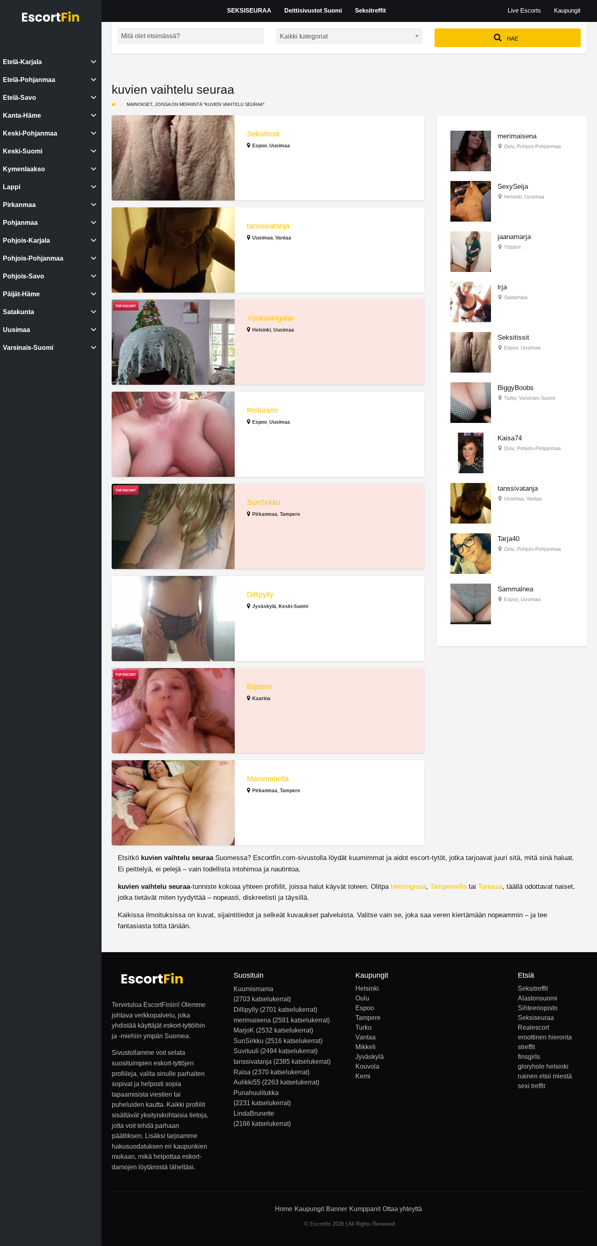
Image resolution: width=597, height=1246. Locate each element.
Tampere (290, 514)
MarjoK (244, 1030)
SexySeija (513, 186)
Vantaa (283, 238)
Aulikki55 (247, 1082)
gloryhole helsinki (543, 1066)
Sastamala (516, 297)
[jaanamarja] (470, 251)
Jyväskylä (264, 606)
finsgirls (529, 1057)
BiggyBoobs (516, 388)
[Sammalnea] (470, 604)
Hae (511, 38)
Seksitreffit (370, 10)
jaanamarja (514, 237)
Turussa (490, 886)
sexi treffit (531, 1086)
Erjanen (259, 687)
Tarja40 (508, 539)
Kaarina (261, 698)
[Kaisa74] (470, 453)
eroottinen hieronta (545, 1037)
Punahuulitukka (256, 1092)
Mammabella (268, 779)
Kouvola (367, 1066)
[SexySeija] (470, 201)
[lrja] (470, 302)
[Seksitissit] (470, 352)
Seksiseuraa (536, 1018)
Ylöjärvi (512, 247)
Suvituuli (246, 1051)
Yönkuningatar (270, 318)
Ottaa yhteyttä (402, 1208)
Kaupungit (567, 10)
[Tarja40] (470, 553)
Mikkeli (365, 1047)
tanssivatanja (268, 226)
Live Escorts (524, 10)
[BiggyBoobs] (470, 402)
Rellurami (262, 410)
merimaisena (517, 136)
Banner (336, 1208)
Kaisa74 (510, 438)
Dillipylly (260, 595)
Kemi (362, 1076)
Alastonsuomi (537, 998)
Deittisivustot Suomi (313, 10)
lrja (502, 287)
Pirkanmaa (264, 514)
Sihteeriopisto (538, 1008)
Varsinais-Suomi (537, 398)
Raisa (242, 1072)
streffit (526, 1047)
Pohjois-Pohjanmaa (539, 146)
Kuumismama (253, 988)
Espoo (259, 146)
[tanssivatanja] (470, 503)
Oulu (509, 146)
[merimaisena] (470, 151)
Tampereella (448, 886)
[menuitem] (524, 10)
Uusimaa (279, 146)
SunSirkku (263, 502)
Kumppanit (365, 1208)
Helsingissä (408, 886)
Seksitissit (263, 134)
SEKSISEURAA (249, 10)
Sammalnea (515, 589)
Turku (510, 398)
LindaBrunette (254, 1113)
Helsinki (261, 330)
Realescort (533, 1027)
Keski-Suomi (293, 606)
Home (283, 1208)
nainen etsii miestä (545, 1076)
